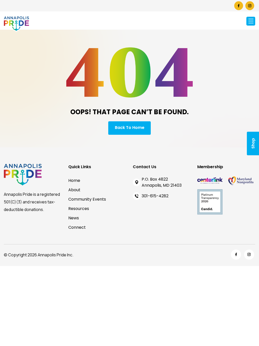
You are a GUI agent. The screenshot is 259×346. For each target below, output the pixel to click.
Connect (77, 227)
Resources (78, 209)
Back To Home (129, 127)
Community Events (87, 199)
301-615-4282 (155, 196)
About (74, 190)
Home (74, 180)
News (73, 218)
